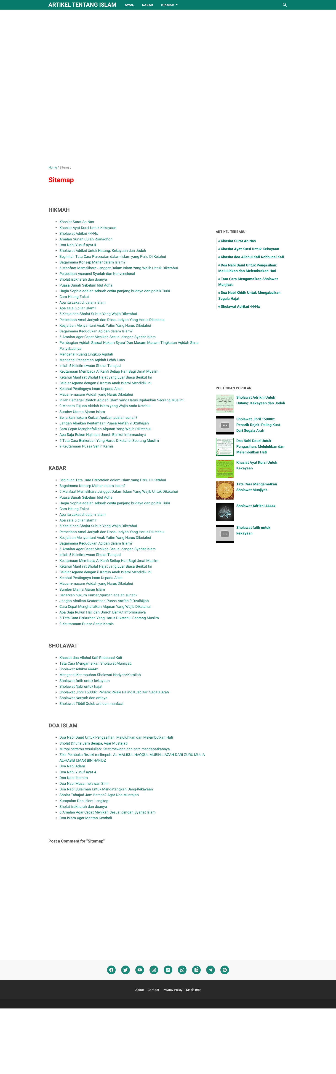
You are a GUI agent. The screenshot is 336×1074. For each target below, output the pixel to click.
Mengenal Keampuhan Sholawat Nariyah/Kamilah (100, 675)
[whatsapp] (182, 970)
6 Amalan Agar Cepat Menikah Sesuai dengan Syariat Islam (107, 337)
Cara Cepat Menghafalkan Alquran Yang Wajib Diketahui (105, 429)
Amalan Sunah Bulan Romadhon (85, 239)
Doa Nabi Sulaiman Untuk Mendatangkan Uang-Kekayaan (106, 789)
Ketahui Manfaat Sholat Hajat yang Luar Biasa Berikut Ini (105, 377)
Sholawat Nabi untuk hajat (80, 686)
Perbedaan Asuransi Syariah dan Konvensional (97, 273)
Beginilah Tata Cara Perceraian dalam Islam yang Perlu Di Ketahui (112, 256)
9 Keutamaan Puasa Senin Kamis (86, 446)
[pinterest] (224, 970)
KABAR (147, 5)
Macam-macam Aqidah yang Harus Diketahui (96, 394)
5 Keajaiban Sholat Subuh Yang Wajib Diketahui (98, 314)
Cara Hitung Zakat (74, 297)
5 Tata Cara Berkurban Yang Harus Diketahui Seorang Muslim (109, 440)
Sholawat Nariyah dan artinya (83, 698)
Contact (153, 990)
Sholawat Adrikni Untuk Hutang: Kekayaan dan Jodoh (102, 250)
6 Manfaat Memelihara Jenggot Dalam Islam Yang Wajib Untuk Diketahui (118, 268)
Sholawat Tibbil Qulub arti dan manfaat (91, 703)
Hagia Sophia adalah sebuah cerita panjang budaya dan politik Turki (114, 291)
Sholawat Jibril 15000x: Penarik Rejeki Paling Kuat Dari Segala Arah (114, 692)
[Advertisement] (168, 48)
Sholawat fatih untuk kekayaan (84, 681)
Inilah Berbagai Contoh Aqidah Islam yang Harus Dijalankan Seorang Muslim (121, 400)
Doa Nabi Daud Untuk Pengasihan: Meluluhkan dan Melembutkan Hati (116, 737)
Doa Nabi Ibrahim (73, 778)
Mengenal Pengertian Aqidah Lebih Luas (92, 360)
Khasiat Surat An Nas (76, 222)
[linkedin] (168, 970)
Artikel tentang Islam (82, 4)
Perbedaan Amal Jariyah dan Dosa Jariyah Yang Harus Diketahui (112, 320)
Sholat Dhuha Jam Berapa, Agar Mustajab (93, 743)
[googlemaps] (196, 970)
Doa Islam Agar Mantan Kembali (85, 818)
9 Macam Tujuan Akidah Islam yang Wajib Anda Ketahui (104, 406)
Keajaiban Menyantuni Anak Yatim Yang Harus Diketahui (105, 325)
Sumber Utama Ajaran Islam (82, 412)
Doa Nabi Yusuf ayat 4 (77, 245)
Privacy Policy (172, 990)
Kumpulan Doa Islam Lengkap (83, 801)
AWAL (129, 5)
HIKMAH (167, 5)
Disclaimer (193, 990)
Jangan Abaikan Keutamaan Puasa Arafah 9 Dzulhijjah (104, 423)
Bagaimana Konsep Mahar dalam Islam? (92, 262)
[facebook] (111, 970)
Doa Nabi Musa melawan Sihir (84, 783)
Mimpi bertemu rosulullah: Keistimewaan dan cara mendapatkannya (114, 749)
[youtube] (139, 970)
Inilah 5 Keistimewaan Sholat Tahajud (90, 365)
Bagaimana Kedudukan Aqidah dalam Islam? (96, 331)
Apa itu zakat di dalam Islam (82, 302)
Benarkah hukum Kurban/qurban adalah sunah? (98, 417)
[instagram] (153, 970)
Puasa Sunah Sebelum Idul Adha (85, 285)
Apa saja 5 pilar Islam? (77, 308)
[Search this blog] (285, 5)
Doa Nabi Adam (72, 766)
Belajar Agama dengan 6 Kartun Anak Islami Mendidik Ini (105, 383)
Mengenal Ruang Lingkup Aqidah (86, 354)
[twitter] (125, 970)
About (139, 990)
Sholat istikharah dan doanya (83, 279)
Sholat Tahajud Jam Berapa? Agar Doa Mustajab (99, 795)
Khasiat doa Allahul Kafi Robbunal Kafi (90, 657)
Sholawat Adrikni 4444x (78, 233)
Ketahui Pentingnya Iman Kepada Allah (91, 389)
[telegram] (210, 970)
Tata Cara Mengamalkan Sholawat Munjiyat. (95, 663)
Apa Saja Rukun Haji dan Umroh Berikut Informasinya (102, 434)
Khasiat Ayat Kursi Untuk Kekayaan (87, 228)
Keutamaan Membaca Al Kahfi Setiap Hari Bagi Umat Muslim (108, 371)
